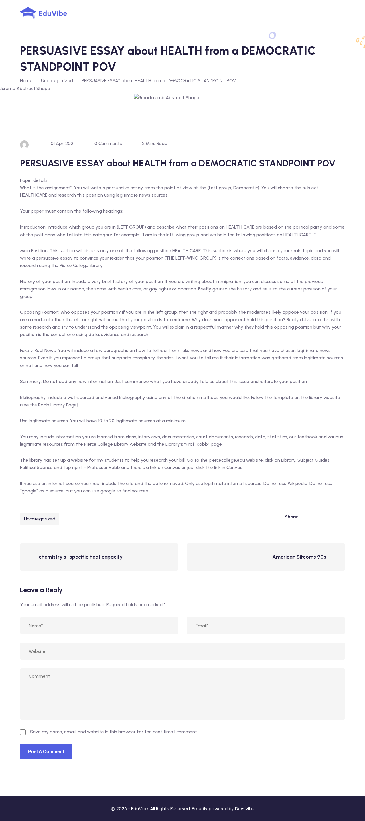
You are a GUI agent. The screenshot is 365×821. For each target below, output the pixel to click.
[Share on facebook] (317, 517)
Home (26, 80)
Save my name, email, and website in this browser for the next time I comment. (114, 731)
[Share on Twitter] (328, 517)
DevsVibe (244, 808)
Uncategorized (39, 518)
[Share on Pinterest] (340, 517)
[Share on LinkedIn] (305, 517)
